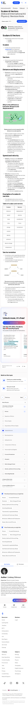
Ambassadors (5, 631)
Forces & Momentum (14, 497)
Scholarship (5, 633)
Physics (15, 8)
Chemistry (17, 657)
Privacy (3, 671)
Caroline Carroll (19, 28)
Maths (16, 662)
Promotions (5, 662)
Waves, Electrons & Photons (9, 522)
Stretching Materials (7, 508)
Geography (18, 665)
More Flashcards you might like (12, 527)
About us (4, 654)
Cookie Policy (5, 673)
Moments (4, 501)
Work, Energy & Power (15, 501)
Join (3, 636)
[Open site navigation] (25, 2)
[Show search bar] (22, 2)
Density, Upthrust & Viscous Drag (10, 504)
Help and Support (6, 676)
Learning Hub (5, 622)
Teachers (4, 625)
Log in (16, 620)
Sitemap (4, 647)
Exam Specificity (6, 657)
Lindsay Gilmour (18, 26)
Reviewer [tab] (21, 564)
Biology (17, 654)
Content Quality (6, 660)
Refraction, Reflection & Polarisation (11, 518)
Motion (4, 497)
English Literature (19, 668)
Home (3, 620)
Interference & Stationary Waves (10, 515)
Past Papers (4, 639)
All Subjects (18, 673)
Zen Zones (4, 644)
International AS (6, 8)
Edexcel (22, 8)
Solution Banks (5, 642)
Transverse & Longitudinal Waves (10, 511)
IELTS (3, 628)
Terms (3, 668)
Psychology (18, 671)
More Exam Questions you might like (13, 493)
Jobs (3, 665)
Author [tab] (8, 564)
